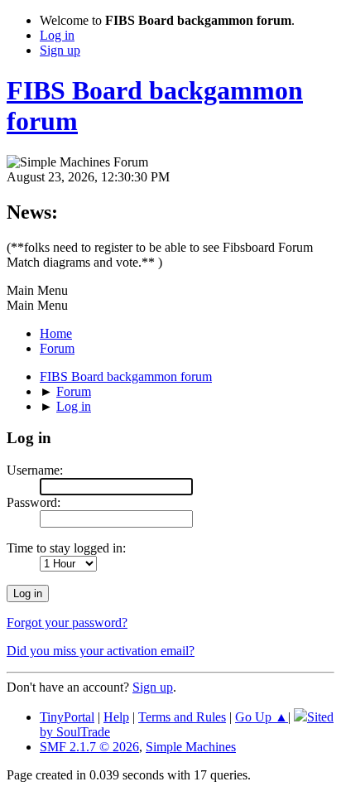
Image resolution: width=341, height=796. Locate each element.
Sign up (152, 687)
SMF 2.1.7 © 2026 (89, 747)
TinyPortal (67, 717)
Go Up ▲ (261, 717)
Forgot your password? (67, 622)
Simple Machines (191, 747)
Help (116, 717)
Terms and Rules (182, 717)
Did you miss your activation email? (101, 651)
